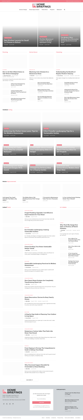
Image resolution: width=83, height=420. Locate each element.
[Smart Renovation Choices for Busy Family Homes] (13, 301)
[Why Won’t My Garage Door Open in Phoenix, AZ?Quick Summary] (70, 215)
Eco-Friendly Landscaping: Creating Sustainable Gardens (37, 230)
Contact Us (53, 417)
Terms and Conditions (69, 417)
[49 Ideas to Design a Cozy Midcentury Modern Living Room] (60, 408)
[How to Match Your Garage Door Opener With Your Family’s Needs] (63, 240)
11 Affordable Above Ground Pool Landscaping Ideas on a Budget (41, 150)
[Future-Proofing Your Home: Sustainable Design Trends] (13, 250)
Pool (32, 145)
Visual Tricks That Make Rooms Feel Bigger (72, 393)
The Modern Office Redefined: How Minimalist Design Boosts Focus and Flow (70, 40)
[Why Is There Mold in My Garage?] (63, 248)
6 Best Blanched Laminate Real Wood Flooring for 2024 (18, 99)
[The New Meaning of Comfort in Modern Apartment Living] (48, 29)
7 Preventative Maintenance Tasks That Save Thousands (50, 198)
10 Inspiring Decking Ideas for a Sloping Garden (40, 169)
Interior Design (23, 9)
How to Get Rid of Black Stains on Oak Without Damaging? (13, 72)
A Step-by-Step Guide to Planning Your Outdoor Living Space (40, 315)
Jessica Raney (60, 75)
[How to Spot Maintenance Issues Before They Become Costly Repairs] (59, 99)
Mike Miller (59, 172)
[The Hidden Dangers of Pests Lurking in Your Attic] (59, 84)
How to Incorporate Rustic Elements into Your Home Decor (45, 83)
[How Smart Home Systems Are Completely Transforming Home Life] (13, 284)
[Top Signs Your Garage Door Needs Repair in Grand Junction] (63, 262)
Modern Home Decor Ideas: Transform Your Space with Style (45, 90)
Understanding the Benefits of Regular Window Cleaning (65, 72)
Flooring (5, 52)
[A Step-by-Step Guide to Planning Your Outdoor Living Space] (13, 318)
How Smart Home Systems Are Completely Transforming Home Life (39, 281)
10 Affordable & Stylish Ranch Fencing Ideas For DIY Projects (66, 150)
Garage (61, 222)
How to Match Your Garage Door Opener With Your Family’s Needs (74, 240)
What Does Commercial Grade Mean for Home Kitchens (72, 400)
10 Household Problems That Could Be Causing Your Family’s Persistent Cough (71, 91)
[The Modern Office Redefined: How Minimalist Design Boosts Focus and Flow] (69, 29)
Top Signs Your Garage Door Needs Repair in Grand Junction (73, 262)
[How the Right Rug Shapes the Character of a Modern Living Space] (32, 98)
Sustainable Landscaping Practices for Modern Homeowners (40, 264)
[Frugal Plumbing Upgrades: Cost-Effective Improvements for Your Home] (13, 216)
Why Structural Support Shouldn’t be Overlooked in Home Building (37, 366)
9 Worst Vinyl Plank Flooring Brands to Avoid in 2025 (18, 84)
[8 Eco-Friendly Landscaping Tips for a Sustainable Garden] (61, 124)
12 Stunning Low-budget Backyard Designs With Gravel (13, 168)
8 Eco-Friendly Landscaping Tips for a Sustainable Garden (59, 132)
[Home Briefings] (41, 5)
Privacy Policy (42, 407)
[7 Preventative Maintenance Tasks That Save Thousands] (51, 190)
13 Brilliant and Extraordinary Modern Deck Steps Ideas (68, 168)
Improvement (9, 181)
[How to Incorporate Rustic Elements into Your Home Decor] (32, 84)
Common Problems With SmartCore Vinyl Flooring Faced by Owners (18, 92)
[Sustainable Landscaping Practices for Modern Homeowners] (13, 267)
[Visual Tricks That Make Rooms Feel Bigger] (60, 394)
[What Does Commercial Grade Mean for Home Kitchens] (60, 401)
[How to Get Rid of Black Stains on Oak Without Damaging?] (15, 61)
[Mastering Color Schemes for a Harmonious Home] (41, 61)
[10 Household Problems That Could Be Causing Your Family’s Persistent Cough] (59, 91)
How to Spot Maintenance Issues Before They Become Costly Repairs (72, 99)
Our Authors (77, 417)
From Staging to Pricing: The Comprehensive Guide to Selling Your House (40, 349)
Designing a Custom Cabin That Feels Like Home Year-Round (39, 332)
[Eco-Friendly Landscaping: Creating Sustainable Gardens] (13, 233)
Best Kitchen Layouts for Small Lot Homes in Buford (16, 41)
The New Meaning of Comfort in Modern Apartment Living (46, 40)
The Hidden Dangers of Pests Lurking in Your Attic (71, 83)
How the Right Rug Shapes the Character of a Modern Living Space (45, 98)
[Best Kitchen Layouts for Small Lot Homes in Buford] (20, 29)
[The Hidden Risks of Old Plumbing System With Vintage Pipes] (31, 190)
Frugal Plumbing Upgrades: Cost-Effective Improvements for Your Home (39, 213)
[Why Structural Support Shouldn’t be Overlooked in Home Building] (13, 368)
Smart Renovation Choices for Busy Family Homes (39, 298)
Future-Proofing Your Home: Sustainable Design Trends (38, 247)
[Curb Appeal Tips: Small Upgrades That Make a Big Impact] (11, 190)
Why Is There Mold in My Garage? (74, 247)
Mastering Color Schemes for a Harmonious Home (39, 72)
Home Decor (45, 9)
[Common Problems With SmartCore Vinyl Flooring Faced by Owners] (6, 92)
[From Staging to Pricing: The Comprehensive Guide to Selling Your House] (13, 352)
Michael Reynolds (7, 75)
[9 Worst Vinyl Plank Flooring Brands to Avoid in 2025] (6, 85)
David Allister (6, 135)
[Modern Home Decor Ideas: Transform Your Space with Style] (32, 91)
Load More (29, 380)
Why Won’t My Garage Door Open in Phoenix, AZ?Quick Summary (69, 226)
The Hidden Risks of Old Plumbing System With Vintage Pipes (31, 199)
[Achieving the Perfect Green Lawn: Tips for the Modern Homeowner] (22, 124)
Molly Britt (6, 44)
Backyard (59, 9)
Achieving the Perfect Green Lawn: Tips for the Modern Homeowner (21, 132)
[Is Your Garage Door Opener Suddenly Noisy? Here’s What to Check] (63, 255)
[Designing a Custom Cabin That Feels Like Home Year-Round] (13, 335)
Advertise (48, 417)
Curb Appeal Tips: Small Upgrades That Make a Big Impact (10, 199)
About (43, 417)
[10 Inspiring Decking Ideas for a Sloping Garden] (41, 165)
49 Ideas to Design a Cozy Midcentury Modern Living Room (71, 408)
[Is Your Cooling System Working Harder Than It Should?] (71, 190)
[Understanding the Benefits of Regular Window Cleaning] (68, 61)
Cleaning (59, 52)
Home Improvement (34, 9)
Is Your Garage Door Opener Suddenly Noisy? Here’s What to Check (74, 254)
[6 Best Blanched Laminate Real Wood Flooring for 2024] (6, 100)
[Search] (64, 9)
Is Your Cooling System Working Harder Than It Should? (71, 198)
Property (52, 9)
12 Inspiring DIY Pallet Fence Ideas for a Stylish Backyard (13, 150)
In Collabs (63, 207)
